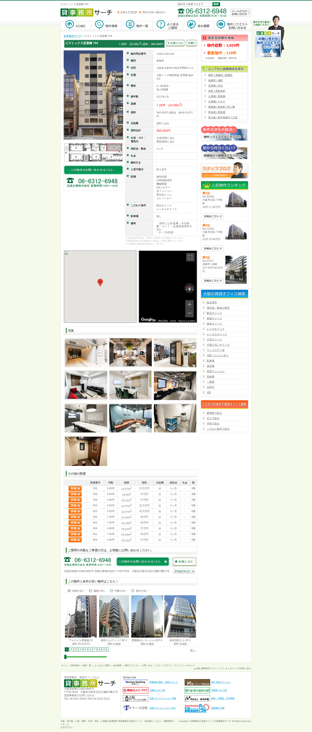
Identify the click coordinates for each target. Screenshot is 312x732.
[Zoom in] (189, 304)
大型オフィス (214, 339)
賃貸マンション (216, 371)
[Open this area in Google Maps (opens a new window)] (147, 319)
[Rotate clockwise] (193, 288)
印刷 (191, 43)
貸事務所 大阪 (218, 708)
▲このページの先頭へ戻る (238, 668)
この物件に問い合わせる (142, 561)
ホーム (64, 665)
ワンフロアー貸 (216, 350)
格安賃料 (212, 302)
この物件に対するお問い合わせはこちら (93, 170)
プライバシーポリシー (152, 12)
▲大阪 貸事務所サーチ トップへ (209, 668)
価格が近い (99, 590)
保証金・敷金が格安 (218, 307)
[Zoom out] (189, 313)
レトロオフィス (216, 328)
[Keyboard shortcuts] (154, 320)
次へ (192, 650)
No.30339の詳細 (213, 216)
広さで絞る (213, 418)
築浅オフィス (214, 323)
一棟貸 (210, 381)
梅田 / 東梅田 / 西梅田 (220, 75)
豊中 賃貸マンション (221, 682)
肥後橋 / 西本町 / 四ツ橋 (221, 106)
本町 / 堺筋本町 (216, 91)
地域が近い (78, 590)
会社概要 (198, 25)
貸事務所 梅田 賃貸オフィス (163, 682)
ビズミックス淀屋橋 (78, 43)
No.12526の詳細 (213, 248)
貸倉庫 (210, 376)
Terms (173, 321)
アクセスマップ (184, 571)
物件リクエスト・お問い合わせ (233, 25)
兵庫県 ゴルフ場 (157, 690)
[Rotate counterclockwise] (185, 288)
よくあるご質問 (168, 25)
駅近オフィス (214, 313)
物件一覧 (137, 25)
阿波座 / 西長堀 (216, 112)
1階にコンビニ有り (218, 355)
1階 (209, 392)
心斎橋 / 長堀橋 (216, 96)
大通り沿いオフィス (218, 344)
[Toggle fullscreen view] (190, 257)
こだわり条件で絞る (218, 428)
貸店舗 (210, 366)
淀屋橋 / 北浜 (215, 85)
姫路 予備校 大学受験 (223, 698)
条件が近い (142, 590)
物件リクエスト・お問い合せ (138, 665)
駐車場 (210, 360)
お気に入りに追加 (184, 561)
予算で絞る (213, 423)
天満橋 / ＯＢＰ (216, 101)
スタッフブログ (127, 12)
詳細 (75, 488)
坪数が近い (121, 590)
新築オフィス (214, 318)
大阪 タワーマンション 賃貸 (162, 698)
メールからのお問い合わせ (241, 12)
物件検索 (106, 25)
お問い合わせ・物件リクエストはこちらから (268, 36)
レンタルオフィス (217, 334)
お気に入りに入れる (175, 43)
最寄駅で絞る (214, 413)
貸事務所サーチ (73, 36)
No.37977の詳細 (213, 281)
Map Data (163, 321)
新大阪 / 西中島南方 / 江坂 (223, 117)
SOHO (210, 387)
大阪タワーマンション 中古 (162, 708)
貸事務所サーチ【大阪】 (75, 25)
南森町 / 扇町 (215, 80)
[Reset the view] (189, 288)
